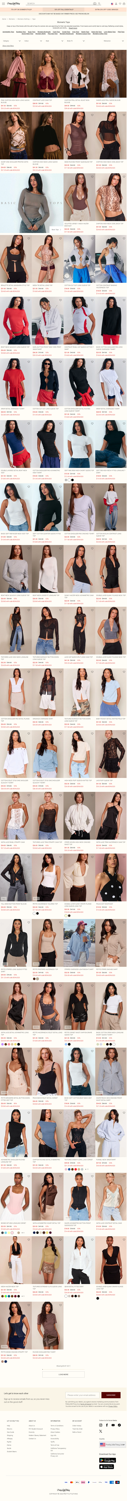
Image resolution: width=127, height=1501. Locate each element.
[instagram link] (100, 1425)
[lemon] (9, 1232)
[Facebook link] (106, 1425)
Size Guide (10, 1432)
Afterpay (10, 1439)
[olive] (15, 1044)
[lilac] (2, 1044)
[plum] (50, 1232)
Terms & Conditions (57, 1426)
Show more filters (8, 46)
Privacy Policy (55, 1429)
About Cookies (55, 1432)
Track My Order (77, 1429)
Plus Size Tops (53, 34)
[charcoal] (2, 1232)
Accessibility (55, 1439)
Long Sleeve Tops (110, 32)
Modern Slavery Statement (37, 1435)
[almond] (79, 1169)
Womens (12, 19)
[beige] (40, 1232)
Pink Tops (121, 32)
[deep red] (15, 1296)
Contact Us (32, 1439)
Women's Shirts (40, 34)
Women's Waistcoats (67, 34)
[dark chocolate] (107, 1044)
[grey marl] (101, 1044)
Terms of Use (55, 1445)
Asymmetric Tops (8, 32)
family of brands (85, 1404)
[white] (69, 480)
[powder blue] (66, 1044)
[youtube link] (113, 1425)
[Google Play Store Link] (107, 1460)
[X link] (100, 1431)
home (4, 19)
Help (8, 1426)
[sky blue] (5, 1232)
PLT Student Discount (36, 1429)
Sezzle (9, 1448)
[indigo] (5, 1361)
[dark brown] (69, 915)
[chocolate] (34, 978)
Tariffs (53, 1442)
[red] (75, 1169)
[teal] (9, 1296)
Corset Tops (66, 32)
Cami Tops (56, 32)
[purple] (69, 1169)
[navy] (34, 1232)
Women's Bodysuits (44, 32)
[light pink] (9, 1044)
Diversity (31, 1432)
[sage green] (97, 1044)
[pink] (66, 1169)
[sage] (82, 1169)
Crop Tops (75, 32)
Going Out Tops (96, 32)
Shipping (10, 1435)
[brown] (5, 1044)
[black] (72, 480)
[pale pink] (12, 1232)
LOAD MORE (63, 1374)
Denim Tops (85, 32)
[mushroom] (2, 1361)
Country (102, 1439)
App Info (53, 1435)
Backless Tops (21, 32)
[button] (112, 4)
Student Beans (12, 1451)
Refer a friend (76, 1432)
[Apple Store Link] (107, 1466)
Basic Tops (31, 32)
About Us (32, 1426)
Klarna (9, 1445)
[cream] (66, 915)
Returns (9, 1429)
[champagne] (12, 1044)
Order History (76, 1426)
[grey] (66, 480)
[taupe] (79, 1296)
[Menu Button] (3, 3)
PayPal (9, 1442)
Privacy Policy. (113, 1406)
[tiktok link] (119, 1425)
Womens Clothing (23, 19)
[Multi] (5, 1296)
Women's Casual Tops (83, 34)
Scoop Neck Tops (27, 34)
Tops (33, 19)
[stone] (37, 978)
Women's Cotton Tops (100, 34)
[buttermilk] (69, 1296)
